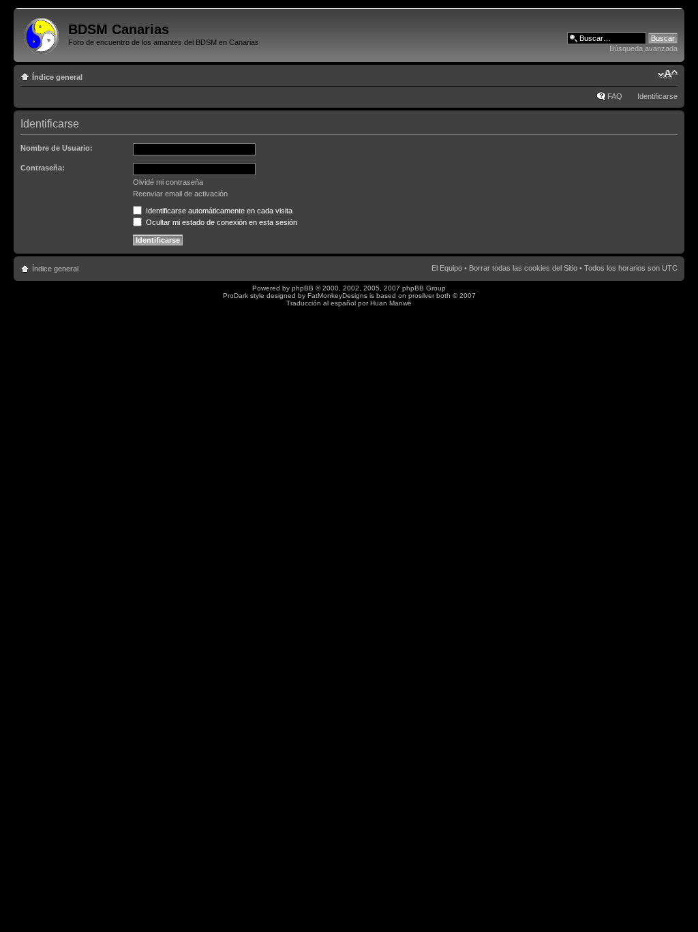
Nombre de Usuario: (56, 148)
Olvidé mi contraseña (168, 182)
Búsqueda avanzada (643, 48)
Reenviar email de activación (180, 194)
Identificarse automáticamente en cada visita (218, 211)
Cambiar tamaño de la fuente (668, 74)
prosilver (421, 295)
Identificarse (657, 96)
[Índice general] (42, 33)
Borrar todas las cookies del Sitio (523, 268)
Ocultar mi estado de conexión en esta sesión (220, 222)
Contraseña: (42, 168)
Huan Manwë (391, 303)
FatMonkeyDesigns (337, 295)
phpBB (303, 288)
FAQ (614, 96)
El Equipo (446, 268)
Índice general (57, 77)
